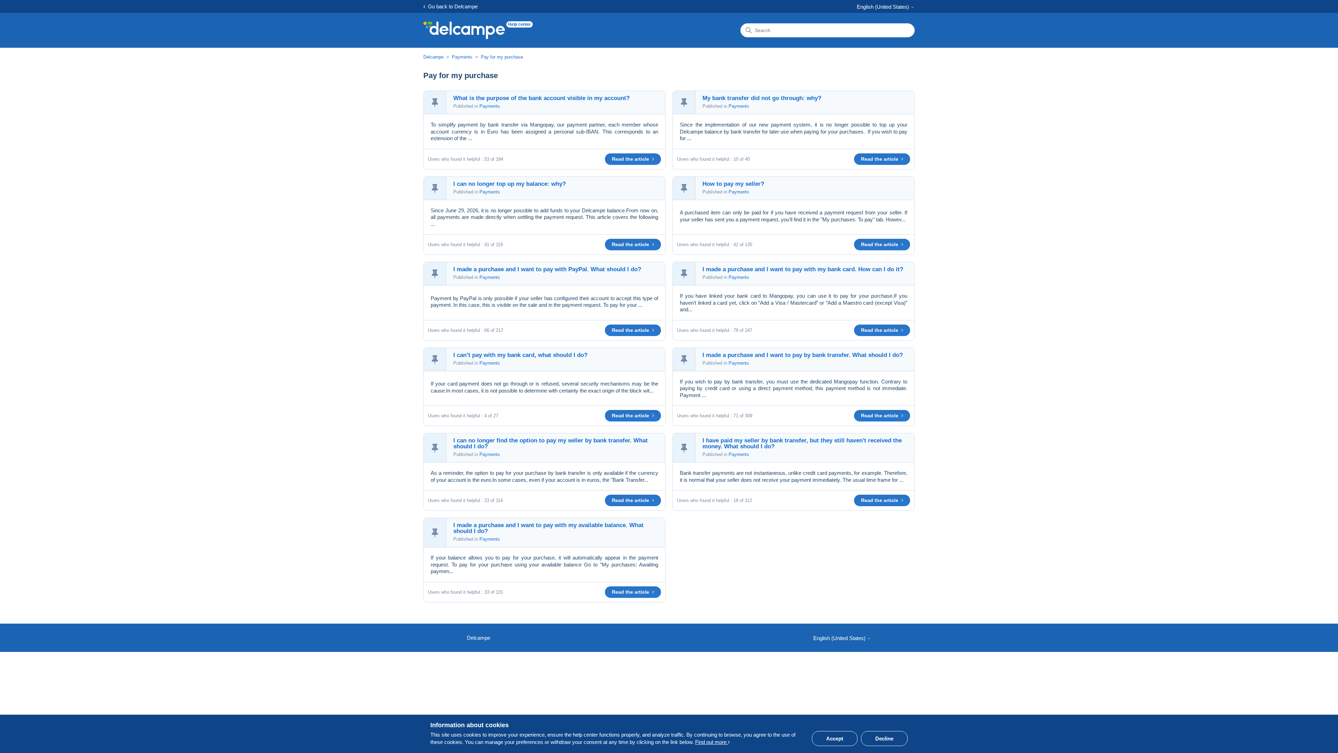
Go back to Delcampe (451, 6)
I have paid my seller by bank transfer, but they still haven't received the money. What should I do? (802, 443)
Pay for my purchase (502, 57)
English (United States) (883, 7)
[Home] (464, 30)
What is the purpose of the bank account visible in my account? (541, 98)
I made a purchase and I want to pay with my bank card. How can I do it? (802, 269)
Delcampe (433, 57)
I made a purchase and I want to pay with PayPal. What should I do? (547, 269)
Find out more (711, 742)
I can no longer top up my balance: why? (509, 184)
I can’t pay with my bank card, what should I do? (520, 355)
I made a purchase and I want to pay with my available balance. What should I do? (548, 528)
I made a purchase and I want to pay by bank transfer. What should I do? (802, 355)
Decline (884, 738)
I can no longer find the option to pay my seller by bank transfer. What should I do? (550, 443)
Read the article (631, 159)
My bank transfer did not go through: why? (761, 98)
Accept (834, 738)
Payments (462, 57)
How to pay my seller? (733, 184)
